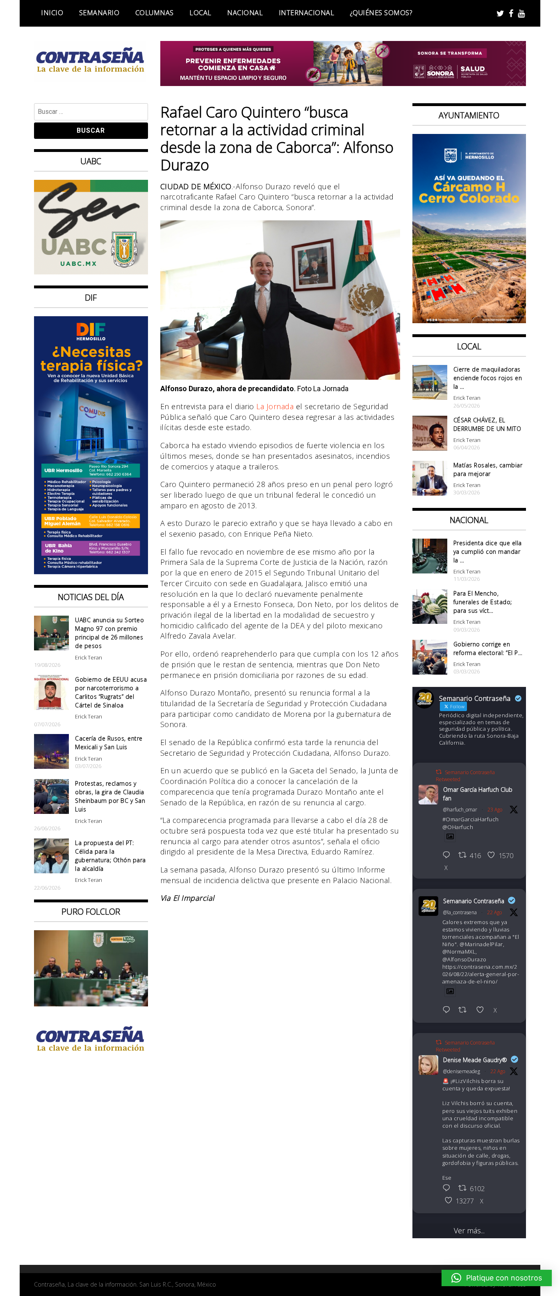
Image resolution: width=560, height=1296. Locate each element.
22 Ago (494, 912)
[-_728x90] (343, 83)
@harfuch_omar (460, 809)
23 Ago (494, 809)
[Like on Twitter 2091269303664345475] (483, 1010)
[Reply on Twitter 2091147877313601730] (448, 1189)
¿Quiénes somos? (381, 12)
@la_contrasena (460, 912)
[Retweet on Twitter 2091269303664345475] (465, 1010)
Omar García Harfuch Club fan (477, 794)
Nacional (245, 12)
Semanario (99, 12)
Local (200, 12)
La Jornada (275, 406)
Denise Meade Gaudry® (475, 1060)
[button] (497, 1278)
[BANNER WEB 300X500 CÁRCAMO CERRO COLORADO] (469, 320)
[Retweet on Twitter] (439, 772)
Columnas (154, 12)
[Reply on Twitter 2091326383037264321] (448, 856)
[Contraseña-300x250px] (91, 271)
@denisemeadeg (461, 1071)
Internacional (307, 12)
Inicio (52, 12)
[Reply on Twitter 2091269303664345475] (448, 1010)
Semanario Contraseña (473, 901)
